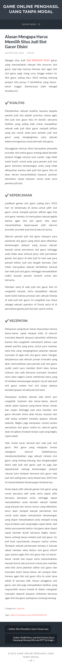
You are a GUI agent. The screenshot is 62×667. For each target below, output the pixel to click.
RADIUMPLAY (39, 615)
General (20, 608)
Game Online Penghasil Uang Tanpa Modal (31, 9)
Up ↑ (32, 660)
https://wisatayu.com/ (20, 615)
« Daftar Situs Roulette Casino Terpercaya (27, 629)
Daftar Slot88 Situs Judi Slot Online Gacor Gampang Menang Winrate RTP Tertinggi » (34, 638)
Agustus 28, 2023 (14, 53)
